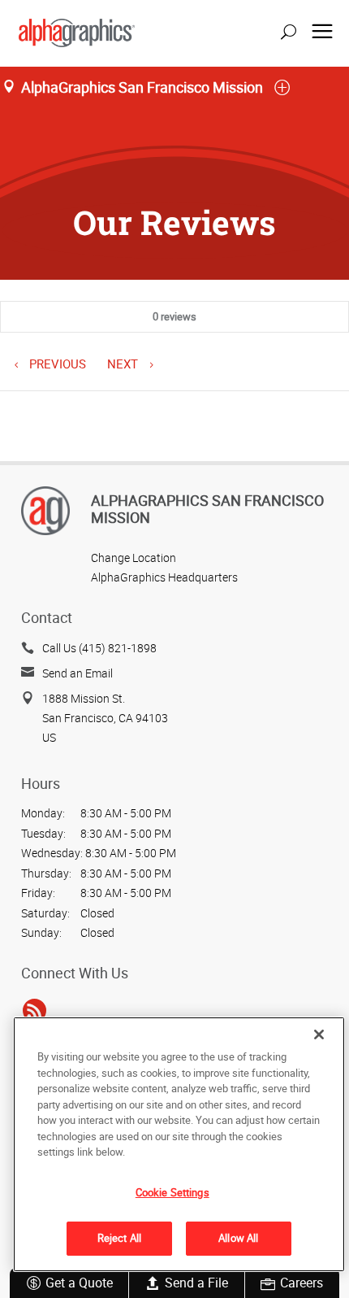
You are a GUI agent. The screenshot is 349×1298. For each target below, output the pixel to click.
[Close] (319, 1034)
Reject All (119, 1237)
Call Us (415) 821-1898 (99, 648)
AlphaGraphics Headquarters (164, 577)
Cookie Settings (172, 1192)
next (124, 363)
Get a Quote (79, 1282)
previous (56, 363)
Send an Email (77, 673)
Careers (301, 1282)
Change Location (133, 557)
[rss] (34, 1011)
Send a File (196, 1282)
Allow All (238, 1237)
